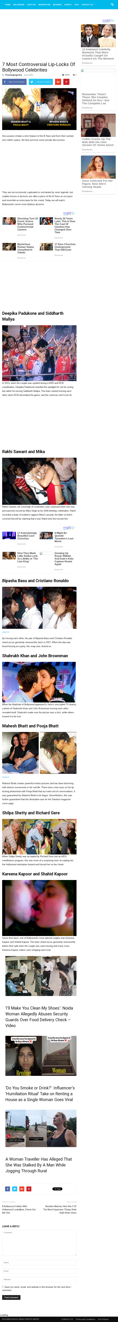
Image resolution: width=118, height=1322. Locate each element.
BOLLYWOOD (18, 4)
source (5, 632)
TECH (76, 4)
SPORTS (67, 4)
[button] (112, 4)
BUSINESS (57, 4)
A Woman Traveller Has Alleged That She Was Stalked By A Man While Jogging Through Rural (38, 1165)
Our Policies (103, 1319)
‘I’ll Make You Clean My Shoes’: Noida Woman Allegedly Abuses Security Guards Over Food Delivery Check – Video (39, 1017)
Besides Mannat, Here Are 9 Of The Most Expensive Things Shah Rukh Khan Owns (60, 1209)
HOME (7, 4)
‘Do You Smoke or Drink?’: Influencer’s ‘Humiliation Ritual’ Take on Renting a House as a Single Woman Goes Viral (40, 1094)
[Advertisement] (39, 38)
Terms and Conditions (85, 1319)
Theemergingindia (13, 75)
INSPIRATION (44, 4)
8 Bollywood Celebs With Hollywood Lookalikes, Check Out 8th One (19, 1209)
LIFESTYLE (31, 4)
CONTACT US (87, 4)
